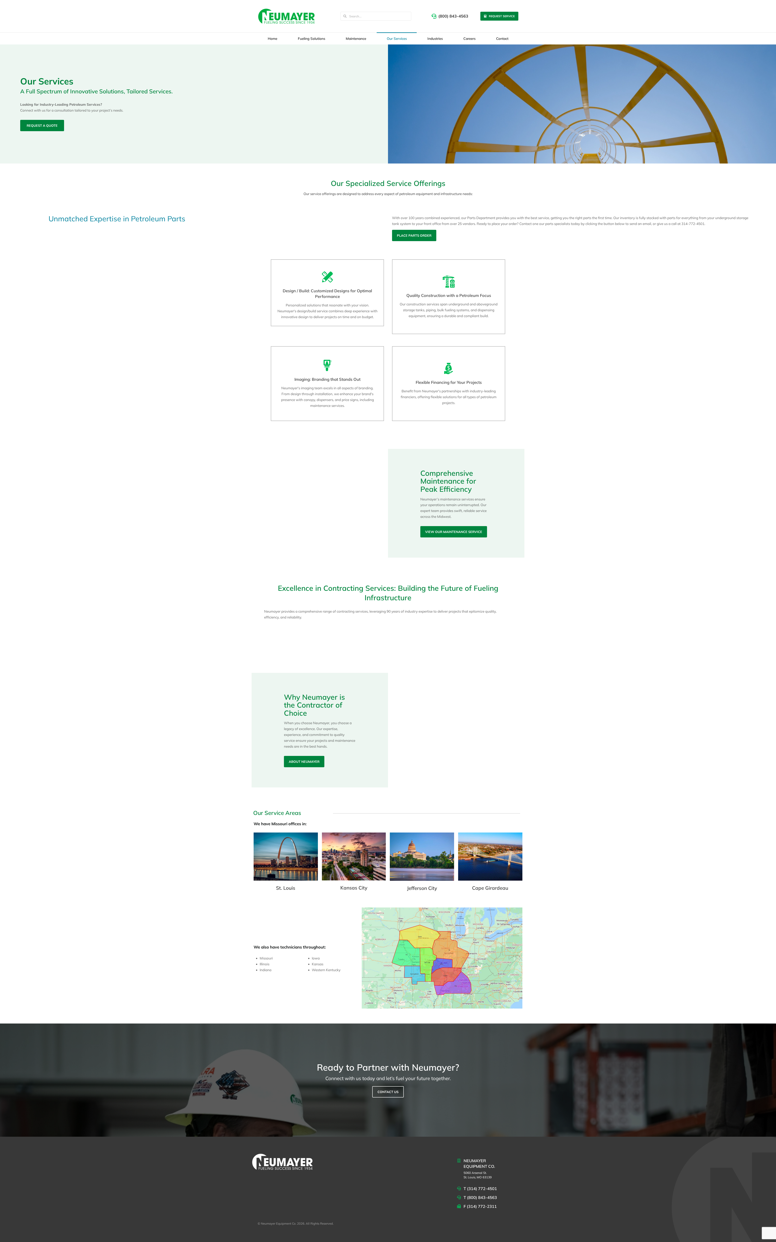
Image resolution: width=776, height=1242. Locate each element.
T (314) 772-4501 (480, 1188)
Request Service (502, 16)
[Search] (345, 16)
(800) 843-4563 (453, 16)
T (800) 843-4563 (480, 1197)
